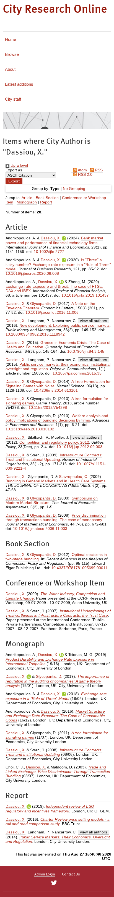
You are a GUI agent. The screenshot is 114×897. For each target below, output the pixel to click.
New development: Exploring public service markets (64, 325)
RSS (98, 170)
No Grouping (74, 188)
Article (27, 197)
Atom (82, 170)
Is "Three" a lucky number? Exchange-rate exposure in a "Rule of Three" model (58, 264)
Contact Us (71, 874)
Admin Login (44, 874)
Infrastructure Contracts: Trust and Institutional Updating (54, 457)
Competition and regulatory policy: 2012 (54, 442)
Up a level (18, 165)
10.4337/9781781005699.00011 (79, 568)
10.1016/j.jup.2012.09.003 (79, 446)
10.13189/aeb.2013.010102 (30, 429)
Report (46, 202)
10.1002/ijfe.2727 (49, 251)
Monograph (27, 202)
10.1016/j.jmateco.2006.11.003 (40, 528)
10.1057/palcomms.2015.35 (77, 373)
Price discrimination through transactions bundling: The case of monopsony (56, 517)
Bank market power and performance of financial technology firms (54, 240)
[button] (14, 181)
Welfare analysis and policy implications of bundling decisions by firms (57, 418)
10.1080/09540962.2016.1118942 (35, 334)
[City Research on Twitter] (54, 883)
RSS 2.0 (84, 174)
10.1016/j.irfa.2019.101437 (85, 295)
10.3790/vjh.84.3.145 (85, 351)
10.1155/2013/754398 (47, 407)
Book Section (47, 197)
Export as (14, 170)
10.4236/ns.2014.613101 (56, 390)
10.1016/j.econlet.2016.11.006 (52, 312)
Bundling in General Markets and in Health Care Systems (55, 481)
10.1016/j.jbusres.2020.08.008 (32, 273)
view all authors (93, 320)
